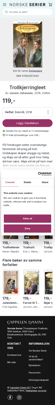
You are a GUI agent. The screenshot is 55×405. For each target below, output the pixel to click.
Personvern (34, 372)
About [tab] (45, 182)
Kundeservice (14, 355)
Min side (11, 362)
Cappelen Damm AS (20, 387)
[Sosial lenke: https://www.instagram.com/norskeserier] (19, 397)
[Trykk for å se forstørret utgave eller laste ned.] (27, 44)
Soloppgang (35, 71)
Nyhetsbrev (34, 365)
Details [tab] (27, 182)
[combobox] (27, 12)
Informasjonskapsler (39, 380)
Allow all (27, 218)
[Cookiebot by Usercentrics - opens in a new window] (38, 174)
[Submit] (5, 12)
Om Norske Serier (38, 350)
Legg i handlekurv (27, 123)
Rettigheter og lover (36, 390)
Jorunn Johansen (21, 93)
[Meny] (4, 4)
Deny (27, 228)
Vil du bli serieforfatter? (36, 358)
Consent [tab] (10, 182)
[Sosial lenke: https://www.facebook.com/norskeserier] (10, 397)
